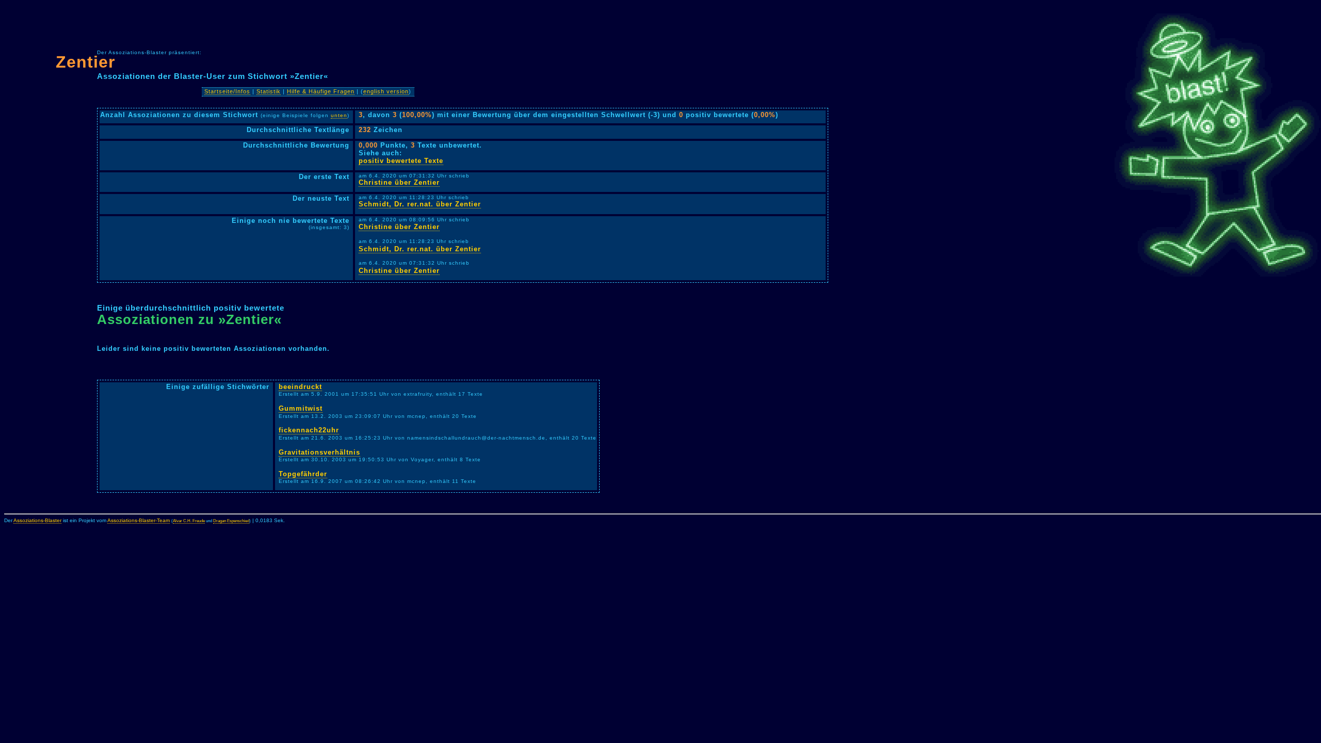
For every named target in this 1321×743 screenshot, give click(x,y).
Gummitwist (301, 408)
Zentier (85, 62)
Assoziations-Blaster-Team (138, 520)
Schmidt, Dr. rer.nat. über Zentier (420, 204)
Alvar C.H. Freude (189, 521)
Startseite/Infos (227, 91)
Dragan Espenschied (231, 521)
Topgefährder (303, 474)
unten (339, 115)
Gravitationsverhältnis (319, 452)
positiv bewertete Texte (401, 161)
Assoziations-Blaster (37, 520)
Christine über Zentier (399, 182)
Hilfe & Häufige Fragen (321, 91)
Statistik (268, 91)
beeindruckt (300, 387)
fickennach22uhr (309, 430)
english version (386, 91)
